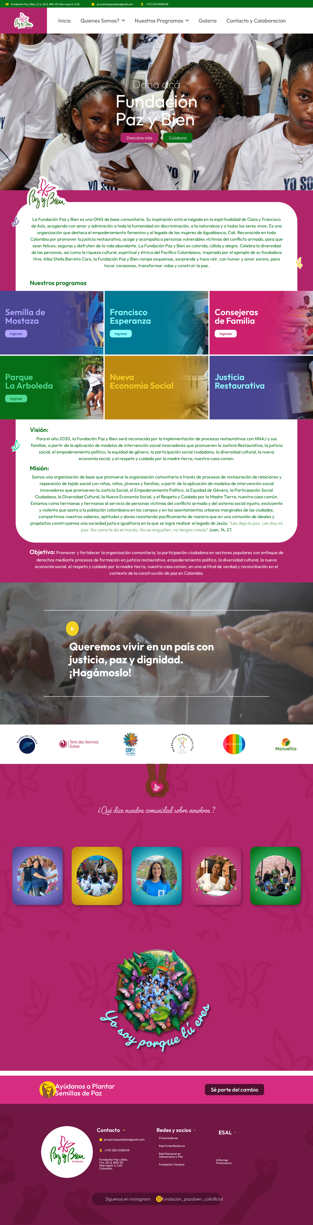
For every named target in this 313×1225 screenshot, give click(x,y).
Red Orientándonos (172, 1146)
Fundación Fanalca (171, 1164)
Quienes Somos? (99, 20)
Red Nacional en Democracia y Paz (171, 1155)
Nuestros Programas (159, 20)
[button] (3, 108)
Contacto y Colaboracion (256, 20)
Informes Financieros (224, 1161)
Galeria (208, 20)
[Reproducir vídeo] (72, 628)
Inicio (64, 20)
